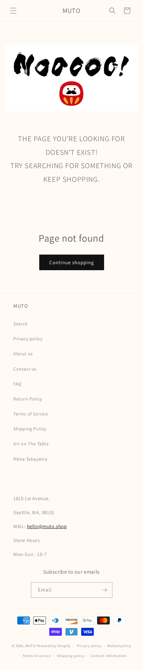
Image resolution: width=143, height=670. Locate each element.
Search (20, 324)
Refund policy (119, 645)
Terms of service (37, 655)
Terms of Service (30, 414)
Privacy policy (27, 339)
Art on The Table (31, 444)
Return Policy (27, 399)
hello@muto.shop (47, 526)
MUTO (30, 645)
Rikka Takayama (30, 459)
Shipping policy (70, 655)
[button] (13, 10)
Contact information (108, 655)
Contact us (25, 369)
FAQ (17, 384)
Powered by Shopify (54, 645)
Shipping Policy (29, 429)
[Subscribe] (104, 590)
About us (23, 354)
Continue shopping (71, 262)
